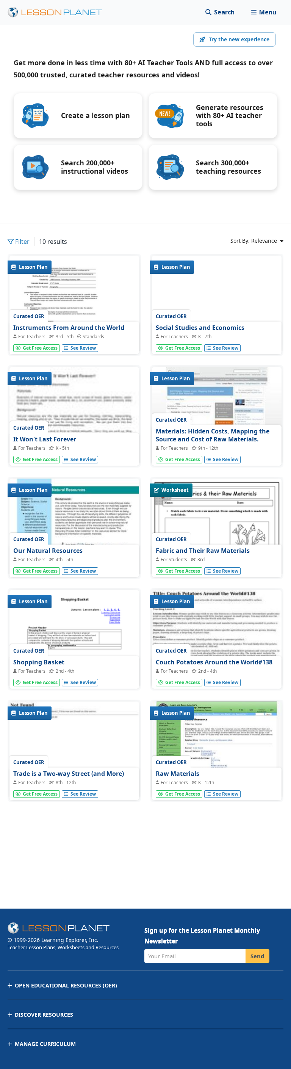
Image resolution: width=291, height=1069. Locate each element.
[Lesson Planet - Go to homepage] (59, 12)
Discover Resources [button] (44, 1014)
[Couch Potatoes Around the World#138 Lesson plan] (216, 638)
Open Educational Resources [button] (66, 985)
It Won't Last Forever (44, 439)
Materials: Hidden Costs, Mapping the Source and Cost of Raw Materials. (212, 435)
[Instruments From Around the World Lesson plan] (74, 320)
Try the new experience (239, 39)
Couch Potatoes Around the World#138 (214, 662)
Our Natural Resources (48, 550)
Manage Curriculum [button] (45, 1043)
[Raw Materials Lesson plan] (216, 750)
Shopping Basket (38, 662)
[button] (263, 12)
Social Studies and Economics (200, 327)
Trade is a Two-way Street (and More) (68, 773)
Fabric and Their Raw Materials (203, 550)
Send (257, 956)
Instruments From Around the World (68, 327)
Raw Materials (177, 773)
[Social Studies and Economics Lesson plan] (216, 304)
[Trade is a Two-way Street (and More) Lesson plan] (74, 750)
